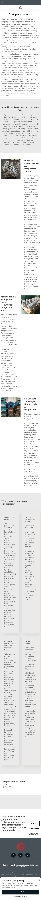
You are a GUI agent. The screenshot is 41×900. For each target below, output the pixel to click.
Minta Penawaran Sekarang (33, 824)
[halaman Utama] (20, 8)
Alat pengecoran (7, 786)
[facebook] (13, 855)
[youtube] (20, 855)
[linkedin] (27, 855)
